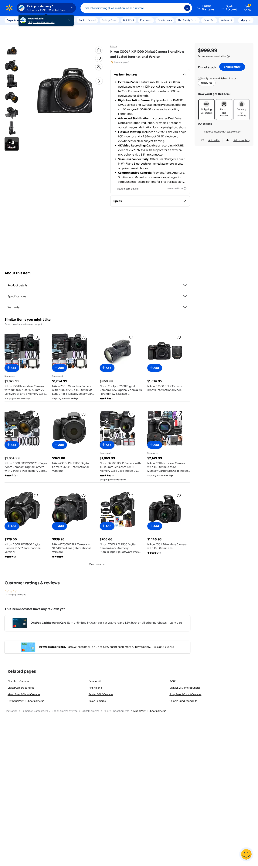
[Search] (187, 8)
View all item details (127, 188)
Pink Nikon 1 (95, 687)
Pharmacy (146, 20)
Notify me (206, 82)
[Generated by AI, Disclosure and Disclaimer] (185, 189)
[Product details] (185, 285)
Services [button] (38, 20)
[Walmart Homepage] (9, 8)
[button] (206, 8)
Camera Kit (95, 681)
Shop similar (232, 67)
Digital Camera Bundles (21, 687)
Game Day (209, 20)
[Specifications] (185, 296)
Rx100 (172, 681)
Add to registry (241, 140)
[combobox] (136, 8)
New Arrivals (165, 20)
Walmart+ (226, 20)
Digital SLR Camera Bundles (184, 687)
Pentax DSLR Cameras (101, 694)
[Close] (70, 20)
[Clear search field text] (178, 8)
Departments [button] (14, 20)
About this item (18, 273)
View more (95, 564)
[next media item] (99, 80)
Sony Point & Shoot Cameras (185, 694)
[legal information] (228, 56)
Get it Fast (128, 20)
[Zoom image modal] (98, 66)
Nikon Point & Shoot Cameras (24, 694)
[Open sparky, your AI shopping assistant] (246, 854)
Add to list (214, 140)
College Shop (109, 20)
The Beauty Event (187, 20)
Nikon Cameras (97, 700)
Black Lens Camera (18, 681)
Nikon (113, 46)
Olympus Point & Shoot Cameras (26, 700)
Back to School (87, 20)
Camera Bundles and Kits (183, 700)
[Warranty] (185, 307)
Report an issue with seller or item (222, 131)
